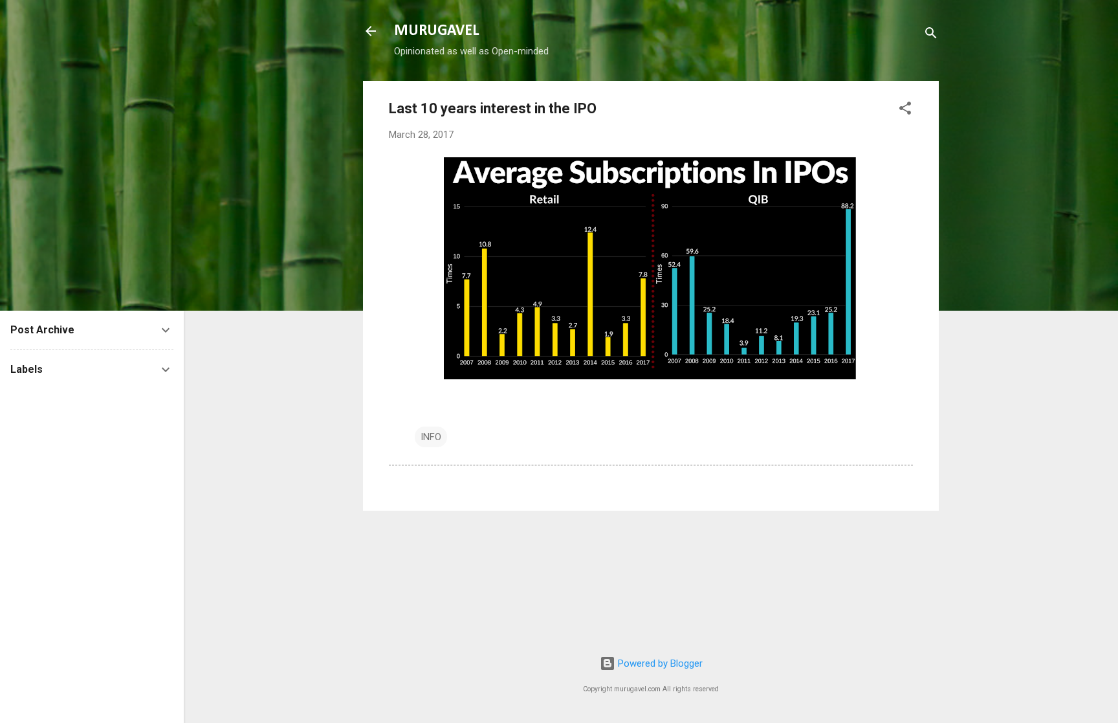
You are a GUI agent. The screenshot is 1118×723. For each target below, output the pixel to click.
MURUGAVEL (436, 31)
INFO (431, 437)
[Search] (931, 35)
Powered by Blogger (659, 663)
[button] (905, 110)
